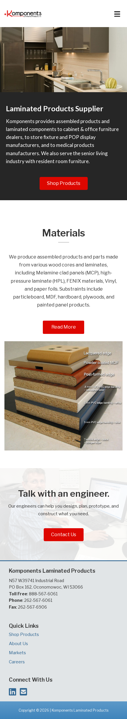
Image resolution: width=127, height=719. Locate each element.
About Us (18, 643)
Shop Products (24, 634)
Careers (17, 662)
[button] (64, 183)
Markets (17, 652)
